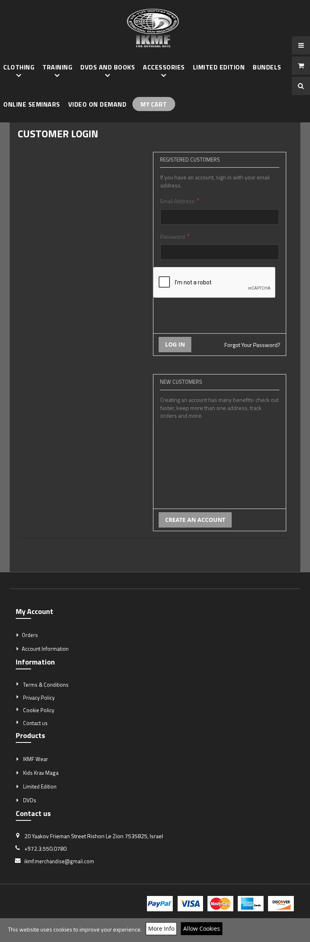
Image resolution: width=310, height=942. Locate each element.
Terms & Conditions (46, 685)
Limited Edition (40, 786)
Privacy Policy (38, 698)
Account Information (45, 649)
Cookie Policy (38, 710)
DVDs (29, 800)
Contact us (35, 723)
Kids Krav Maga (41, 773)
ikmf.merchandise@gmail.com (59, 861)
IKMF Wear (35, 759)
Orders (30, 635)
